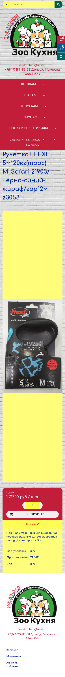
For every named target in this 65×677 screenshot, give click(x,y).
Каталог (12, 650)
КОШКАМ (28, 84)
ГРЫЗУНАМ (28, 117)
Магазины (13, 656)
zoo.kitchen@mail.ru (32, 65)
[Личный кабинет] (61, 56)
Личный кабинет (12, 664)
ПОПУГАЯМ (28, 106)
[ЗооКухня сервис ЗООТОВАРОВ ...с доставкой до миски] (32, 34)
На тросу (32, 145)
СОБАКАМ (28, 95)
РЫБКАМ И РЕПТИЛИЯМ (28, 128)
